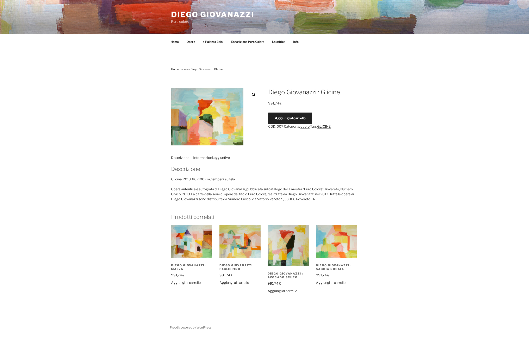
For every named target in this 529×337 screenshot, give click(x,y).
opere (185, 69)
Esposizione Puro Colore (247, 41)
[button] (253, 94)
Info (296, 41)
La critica (278, 41)
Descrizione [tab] (180, 158)
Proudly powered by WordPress (190, 327)
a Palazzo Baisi (213, 41)
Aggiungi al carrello (290, 118)
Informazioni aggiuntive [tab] (211, 158)
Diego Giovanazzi (212, 14)
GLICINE (324, 126)
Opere (191, 41)
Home (175, 41)
